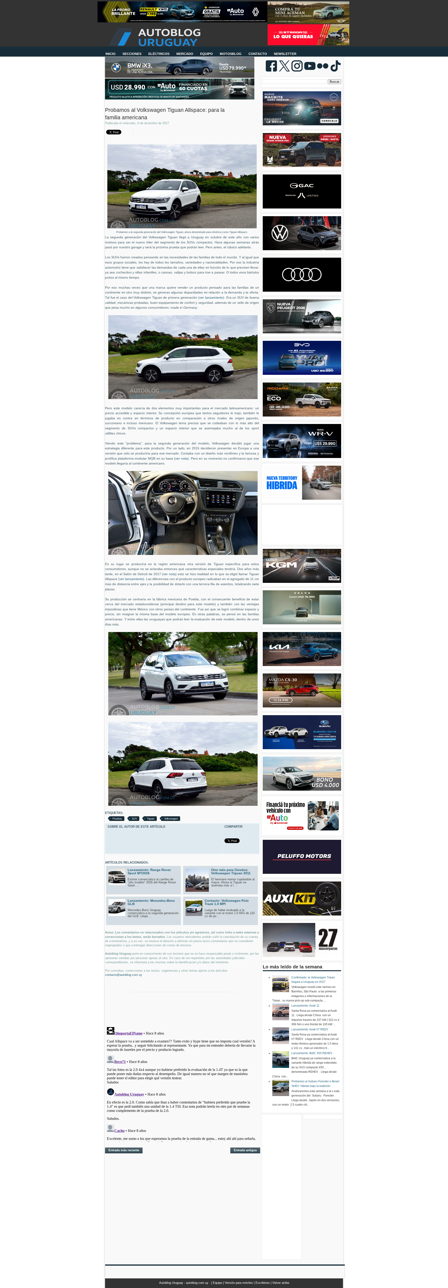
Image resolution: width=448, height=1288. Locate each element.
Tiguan (150, 818)
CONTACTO (257, 54)
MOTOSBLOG (231, 54)
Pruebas (117, 818)
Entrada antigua (245, 1150)
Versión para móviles (239, 1283)
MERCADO (184, 54)
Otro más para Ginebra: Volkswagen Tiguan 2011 (231, 871)
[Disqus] (182, 1083)
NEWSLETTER (285, 54)
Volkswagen (171, 818)
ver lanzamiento (211, 297)
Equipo (218, 1283)
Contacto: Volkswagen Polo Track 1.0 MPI (227, 902)
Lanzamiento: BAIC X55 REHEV (311, 1053)
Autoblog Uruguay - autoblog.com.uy (184, 1283)
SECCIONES (131, 54)
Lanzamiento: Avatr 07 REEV (309, 1029)
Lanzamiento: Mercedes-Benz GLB (151, 902)
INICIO (110, 54)
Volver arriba (280, 1283)
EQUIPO (206, 54)
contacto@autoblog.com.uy (123, 975)
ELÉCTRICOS (158, 54)
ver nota (181, 458)
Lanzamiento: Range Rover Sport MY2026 (149, 871)
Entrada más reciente (123, 1150)
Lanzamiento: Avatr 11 (305, 1005)
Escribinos (263, 1283)
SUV (134, 818)
